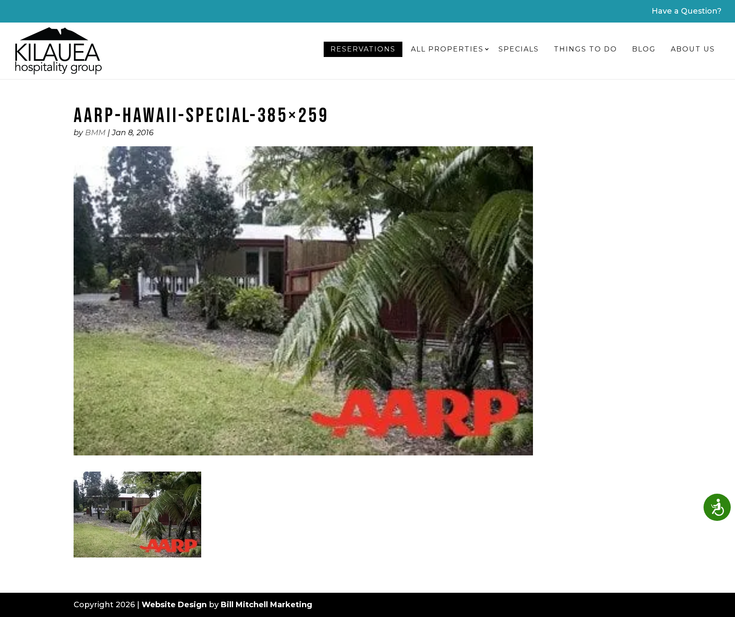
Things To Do (585, 49)
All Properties (447, 49)
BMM (95, 132)
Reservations (363, 49)
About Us (693, 49)
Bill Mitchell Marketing (266, 604)
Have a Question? (686, 11)
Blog (644, 49)
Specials (519, 49)
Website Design (174, 604)
